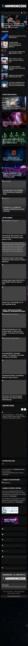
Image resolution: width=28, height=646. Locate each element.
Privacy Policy (10, 591)
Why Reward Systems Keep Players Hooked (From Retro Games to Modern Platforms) (14, 249)
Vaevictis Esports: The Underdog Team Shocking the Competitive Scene (13, 192)
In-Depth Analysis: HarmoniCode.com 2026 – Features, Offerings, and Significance (4, 45)
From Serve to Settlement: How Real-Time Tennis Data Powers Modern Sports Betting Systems (4, 84)
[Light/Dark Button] (21, 12)
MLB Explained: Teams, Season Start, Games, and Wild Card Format (12, 124)
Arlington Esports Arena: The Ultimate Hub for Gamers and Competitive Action (12, 175)
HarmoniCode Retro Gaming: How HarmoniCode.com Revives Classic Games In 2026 (14, 227)
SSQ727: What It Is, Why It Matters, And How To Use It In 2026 (4, 60)
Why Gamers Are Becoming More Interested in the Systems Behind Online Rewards (14, 387)
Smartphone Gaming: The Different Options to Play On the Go (14, 367)
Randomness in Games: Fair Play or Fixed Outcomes (4, 37)
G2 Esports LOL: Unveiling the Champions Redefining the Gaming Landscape (13, 209)
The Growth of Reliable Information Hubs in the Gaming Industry (4, 68)
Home (4, 591)
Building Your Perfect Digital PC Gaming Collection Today (4, 76)
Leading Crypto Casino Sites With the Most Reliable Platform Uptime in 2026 (14, 271)
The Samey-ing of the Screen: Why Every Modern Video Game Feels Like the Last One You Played (13, 25)
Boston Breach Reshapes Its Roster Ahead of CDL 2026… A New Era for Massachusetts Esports (14, 141)
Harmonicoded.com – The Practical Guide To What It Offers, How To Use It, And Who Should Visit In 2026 (14, 416)
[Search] (24, 13)
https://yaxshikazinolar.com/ (10, 472)
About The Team (11, 593)
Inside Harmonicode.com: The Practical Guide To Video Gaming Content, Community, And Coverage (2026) (14, 320)
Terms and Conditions (19, 591)
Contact (18, 593)
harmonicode (13, 496)
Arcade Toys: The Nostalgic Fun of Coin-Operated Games (14, 293)
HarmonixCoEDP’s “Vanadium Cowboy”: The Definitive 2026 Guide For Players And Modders (14, 344)
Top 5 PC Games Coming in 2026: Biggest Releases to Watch (4, 52)
